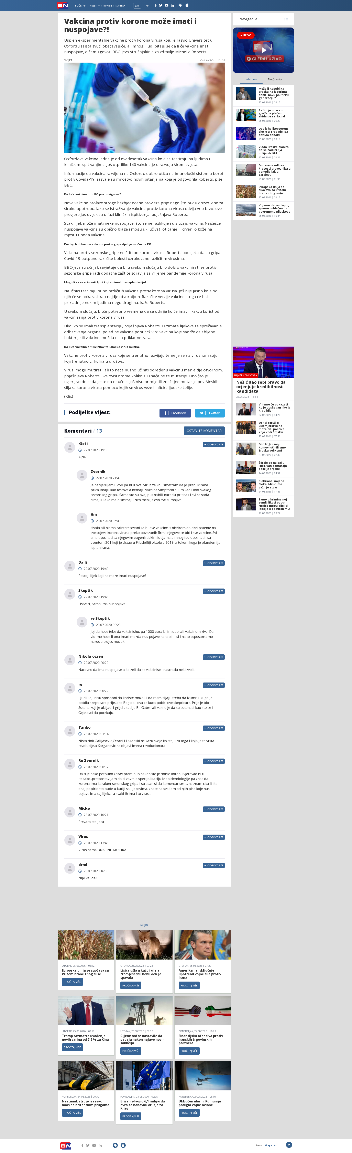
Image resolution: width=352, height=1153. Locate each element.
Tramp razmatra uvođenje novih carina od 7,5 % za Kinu (85, 1038)
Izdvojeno (251, 79)
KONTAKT (121, 5)
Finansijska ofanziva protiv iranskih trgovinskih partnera (201, 1039)
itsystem (271, 1145)
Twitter (214, 413)
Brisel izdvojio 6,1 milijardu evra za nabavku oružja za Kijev (142, 1105)
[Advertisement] (111, 907)
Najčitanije (275, 79)
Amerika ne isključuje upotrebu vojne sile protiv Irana (200, 974)
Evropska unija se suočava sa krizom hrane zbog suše (85, 972)
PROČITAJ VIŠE (72, 982)
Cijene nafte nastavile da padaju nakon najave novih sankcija (142, 1039)
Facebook (178, 413)
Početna (80, 5)
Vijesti (94, 5)
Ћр (147, 5)
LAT (137, 5)
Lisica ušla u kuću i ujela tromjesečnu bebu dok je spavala (140, 974)
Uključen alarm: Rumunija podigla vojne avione (200, 1103)
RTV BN (107, 5)
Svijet (144, 924)
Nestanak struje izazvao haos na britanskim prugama (85, 1103)
